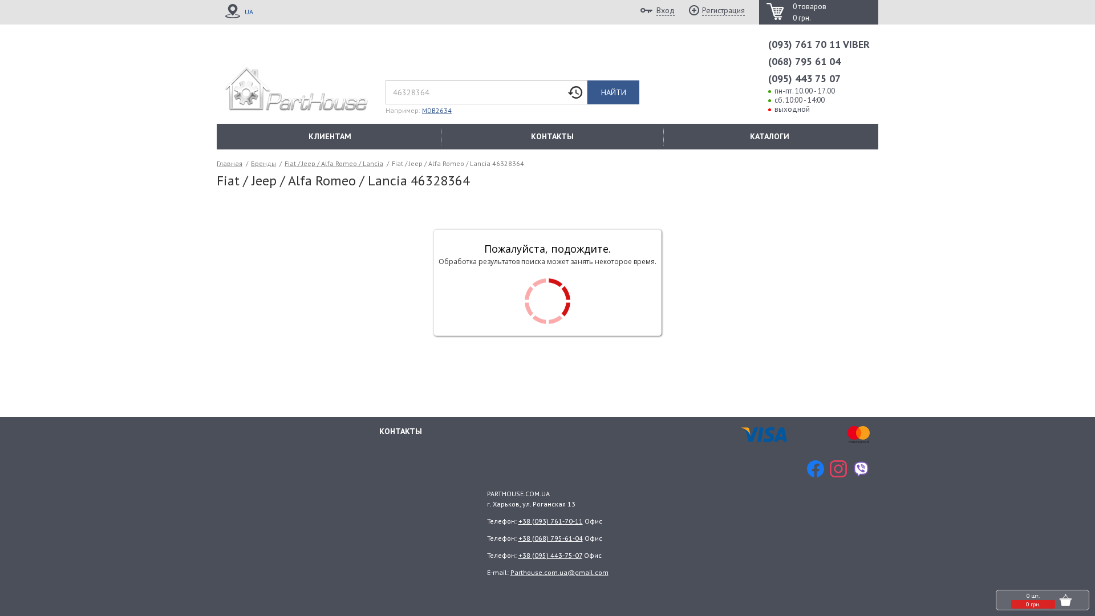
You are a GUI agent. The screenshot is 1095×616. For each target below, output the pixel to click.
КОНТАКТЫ (552, 136)
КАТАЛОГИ (769, 136)
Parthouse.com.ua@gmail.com (559, 572)
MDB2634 (437, 110)
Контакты (400, 431)
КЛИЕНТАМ (330, 136)
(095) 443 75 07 (804, 78)
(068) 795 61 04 (804, 61)
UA (249, 11)
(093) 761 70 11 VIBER (819, 44)
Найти (613, 92)
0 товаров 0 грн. (809, 12)
